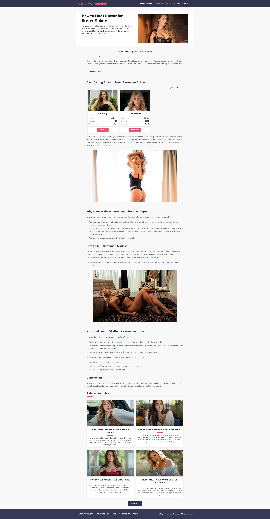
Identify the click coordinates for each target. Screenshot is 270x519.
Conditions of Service (106, 514)
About (135, 514)
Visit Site (102, 130)
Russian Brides (146, 4)
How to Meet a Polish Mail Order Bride (110, 480)
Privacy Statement (84, 514)
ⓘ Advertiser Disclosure (176, 88)
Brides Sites (181, 4)
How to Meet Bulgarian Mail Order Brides (160, 429)
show (99, 71)
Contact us (124, 514)
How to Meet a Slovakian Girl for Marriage (159, 481)
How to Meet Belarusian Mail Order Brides (110, 431)
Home (89, 57)
